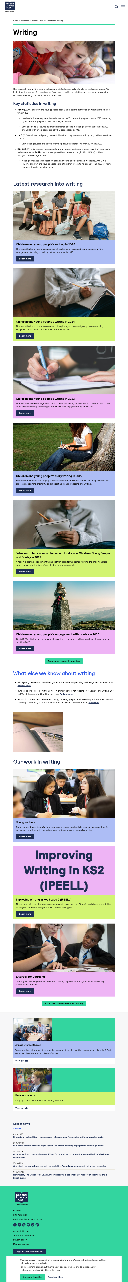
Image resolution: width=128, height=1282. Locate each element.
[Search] (116, 6)
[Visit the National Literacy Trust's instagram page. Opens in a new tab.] (24, 1225)
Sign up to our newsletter (29, 1251)
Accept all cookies (32, 1277)
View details (30, 1061)
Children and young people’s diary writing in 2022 (49, 476)
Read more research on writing (64, 661)
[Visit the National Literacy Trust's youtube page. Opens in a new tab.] (28, 1225)
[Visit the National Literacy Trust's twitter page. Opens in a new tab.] (19, 1225)
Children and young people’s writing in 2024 (45, 321)
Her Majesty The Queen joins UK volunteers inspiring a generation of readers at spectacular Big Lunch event (60, 1176)
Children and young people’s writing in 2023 (45, 399)
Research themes (47, 20)
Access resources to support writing (64, 1003)
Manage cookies (21, 1244)
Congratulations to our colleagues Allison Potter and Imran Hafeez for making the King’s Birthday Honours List (61, 1156)
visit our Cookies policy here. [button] (47, 1270)
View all (17, 1128)
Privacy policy (20, 1239)
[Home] (10, 6)
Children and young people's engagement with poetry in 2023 (57, 634)
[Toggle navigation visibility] (123, 6)
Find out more (24, 685)
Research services (28, 20)
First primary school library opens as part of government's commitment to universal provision (58, 1137)
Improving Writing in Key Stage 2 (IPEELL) (44, 899)
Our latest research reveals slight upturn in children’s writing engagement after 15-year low (58, 1145)
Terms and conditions (23, 1235)
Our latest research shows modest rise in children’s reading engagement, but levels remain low (59, 1166)
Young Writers (25, 822)
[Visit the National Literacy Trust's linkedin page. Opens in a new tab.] (37, 1225)
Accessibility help (21, 1231)
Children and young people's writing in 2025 (45, 244)
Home (15, 20)
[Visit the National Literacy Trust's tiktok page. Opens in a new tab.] (32, 1225)
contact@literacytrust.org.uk (27, 1219)
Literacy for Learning (30, 977)
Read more (93, 702)
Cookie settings (55, 1277)
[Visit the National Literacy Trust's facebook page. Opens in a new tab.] (15, 1225)
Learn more (26, 258)
